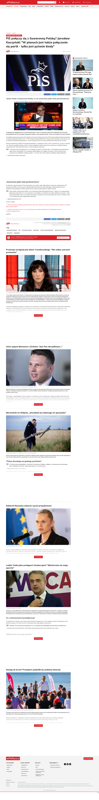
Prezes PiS (9, 233)
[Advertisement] (49, 18)
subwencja (36, 230)
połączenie (16, 233)
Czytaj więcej (38, 315)
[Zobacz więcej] (83, 65)
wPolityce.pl (8, 33)
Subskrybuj (68, 223)
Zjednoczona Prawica (60, 230)
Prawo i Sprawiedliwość (47, 230)
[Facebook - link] (65, 764)
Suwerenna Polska (26, 230)
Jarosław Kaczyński (12, 230)
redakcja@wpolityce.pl (61, 222)
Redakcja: (8, 780)
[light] (59, 2)
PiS (19, 230)
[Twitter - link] (70, 764)
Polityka (14, 33)
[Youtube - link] (68, 764)
